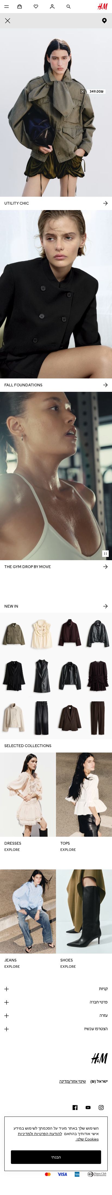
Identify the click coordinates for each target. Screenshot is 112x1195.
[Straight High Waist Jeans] (42, 718)
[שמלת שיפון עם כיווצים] (98, 676)
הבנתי (56, 1157)
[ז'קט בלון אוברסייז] (70, 634)
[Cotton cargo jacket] (14, 634)
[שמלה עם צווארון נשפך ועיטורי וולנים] (14, 676)
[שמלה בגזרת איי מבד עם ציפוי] (42, 676)
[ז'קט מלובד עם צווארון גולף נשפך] (14, 718)
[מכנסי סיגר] (98, 718)
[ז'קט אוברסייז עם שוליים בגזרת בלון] (98, 634)
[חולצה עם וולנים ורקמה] (42, 634)
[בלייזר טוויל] (70, 718)
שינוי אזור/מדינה (72, 1081)
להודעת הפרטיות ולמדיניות (40, 1134)
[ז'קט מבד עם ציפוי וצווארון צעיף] (70, 676)
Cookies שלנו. (87, 1139)
